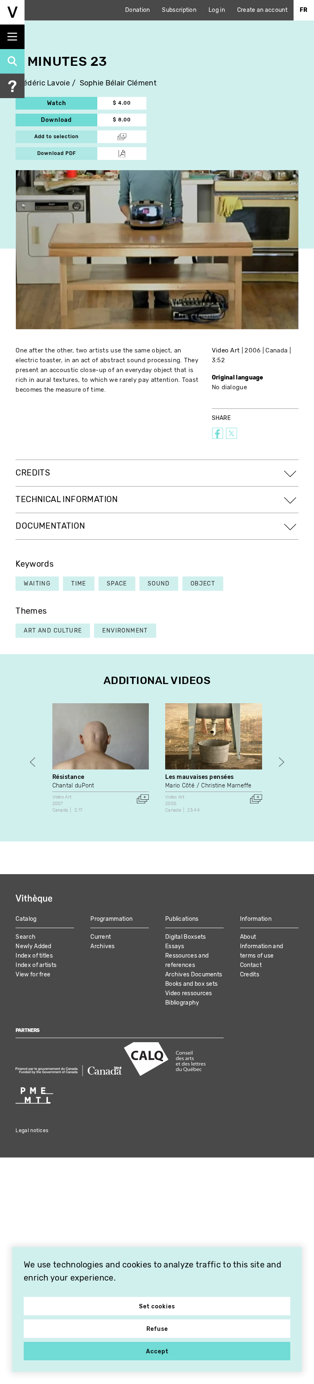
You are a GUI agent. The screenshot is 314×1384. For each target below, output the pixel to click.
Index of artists (36, 965)
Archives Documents (193, 974)
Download (69, 120)
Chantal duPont (73, 785)
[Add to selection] (143, 799)
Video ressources (188, 993)
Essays (174, 946)
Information (255, 918)
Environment (125, 630)
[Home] (12, 12)
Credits (249, 974)
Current (100, 936)
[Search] (12, 61)
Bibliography (182, 1002)
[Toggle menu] (12, 37)
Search (26, 936)
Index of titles (34, 955)
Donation (137, 10)
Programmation (111, 918)
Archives (102, 946)
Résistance (68, 777)
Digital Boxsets (185, 936)
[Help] (12, 86)
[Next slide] (281, 762)
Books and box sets (191, 983)
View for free (33, 974)
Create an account (262, 10)
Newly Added (33, 946)
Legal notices (32, 1130)
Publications (182, 918)
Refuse (157, 1329)
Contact (251, 965)
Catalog (26, 918)
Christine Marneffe (226, 785)
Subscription (179, 10)
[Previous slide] (32, 762)
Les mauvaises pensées (199, 777)
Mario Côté (180, 785)
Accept (157, 1351)
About (248, 936)
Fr (304, 10)
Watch (72, 103)
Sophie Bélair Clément (118, 83)
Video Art (226, 350)
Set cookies (157, 1306)
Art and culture (53, 630)
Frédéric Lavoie (43, 83)
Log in (217, 10)
